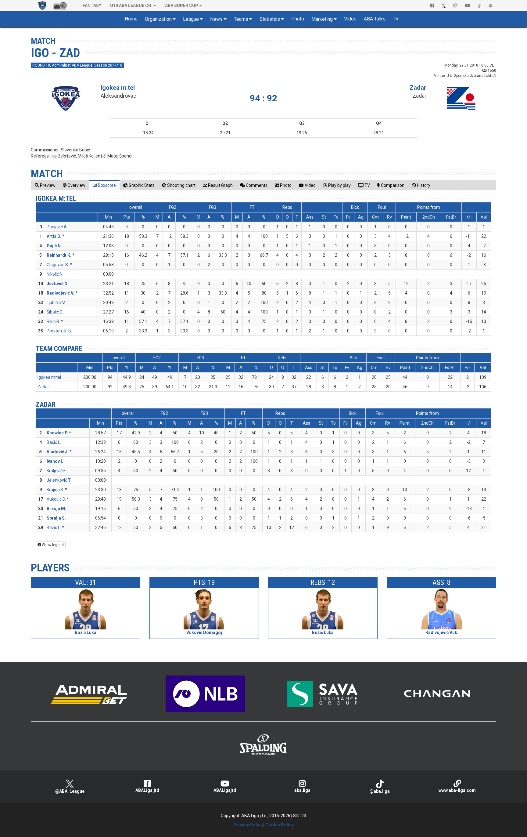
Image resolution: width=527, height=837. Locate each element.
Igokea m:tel (118, 87)
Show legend (52, 545)
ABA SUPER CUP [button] (181, 5)
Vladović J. (58, 451)
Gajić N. (54, 245)
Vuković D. (56, 499)
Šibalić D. (55, 312)
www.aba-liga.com (457, 790)
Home (131, 19)
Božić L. (54, 527)
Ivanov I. (55, 461)
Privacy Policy (248, 824)
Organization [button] (158, 19)
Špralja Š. (56, 518)
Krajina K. (55, 489)
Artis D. (54, 236)
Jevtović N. (58, 283)
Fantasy (92, 5)
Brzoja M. (56, 508)
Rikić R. (53, 321)
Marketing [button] (322, 19)
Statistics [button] (270, 19)
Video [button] (350, 19)
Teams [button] (241, 19)
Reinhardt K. (59, 255)
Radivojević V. (60, 293)
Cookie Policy (279, 824)
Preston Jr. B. (59, 330)
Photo (297, 19)
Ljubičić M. (56, 302)
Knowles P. (57, 432)
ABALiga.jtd (147, 790)
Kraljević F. (56, 470)
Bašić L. (54, 442)
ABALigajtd (224, 790)
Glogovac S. (58, 264)
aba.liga (302, 790)
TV (396, 19)
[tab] (45, 185)
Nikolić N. (55, 274)
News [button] (216, 19)
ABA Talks (374, 19)
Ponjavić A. (57, 226)
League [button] (191, 19)
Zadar (418, 87)
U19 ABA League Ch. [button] (131, 5)
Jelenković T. (59, 480)
